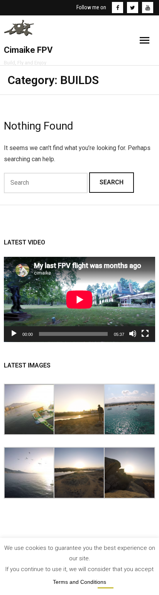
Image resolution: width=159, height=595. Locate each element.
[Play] (14, 333)
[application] (79, 299)
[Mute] (133, 333)
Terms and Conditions (79, 582)
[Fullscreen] (145, 333)
